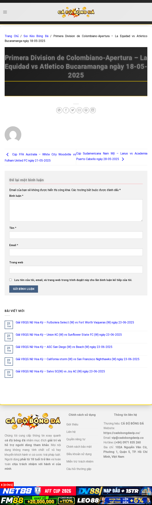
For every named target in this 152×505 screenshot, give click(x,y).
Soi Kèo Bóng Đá (36, 36)
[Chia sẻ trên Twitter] (73, 110)
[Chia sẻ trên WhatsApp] (59, 110)
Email (13, 245)
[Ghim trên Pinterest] (86, 110)
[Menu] (5, 12)
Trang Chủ (12, 36)
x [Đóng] (7, 484)
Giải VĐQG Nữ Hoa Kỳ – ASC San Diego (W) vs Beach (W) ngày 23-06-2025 (64, 347)
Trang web (16, 262)
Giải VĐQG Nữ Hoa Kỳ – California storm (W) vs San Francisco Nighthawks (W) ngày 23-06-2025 (77, 359)
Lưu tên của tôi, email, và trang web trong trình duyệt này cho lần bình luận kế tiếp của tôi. (73, 280)
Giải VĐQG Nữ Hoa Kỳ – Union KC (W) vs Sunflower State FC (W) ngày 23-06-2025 (69, 334)
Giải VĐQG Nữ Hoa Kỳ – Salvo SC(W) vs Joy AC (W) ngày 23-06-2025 (60, 371)
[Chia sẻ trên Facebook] (66, 110)
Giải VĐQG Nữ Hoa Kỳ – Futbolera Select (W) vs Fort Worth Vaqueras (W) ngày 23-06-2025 (75, 322)
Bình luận (16, 196)
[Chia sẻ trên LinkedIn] (93, 110)
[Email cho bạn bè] (79, 110)
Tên (12, 228)
